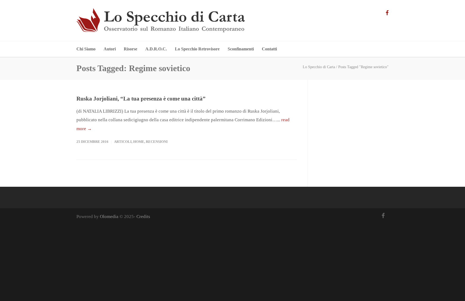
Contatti (269, 49)
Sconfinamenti (241, 49)
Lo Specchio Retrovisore (197, 49)
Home (138, 142)
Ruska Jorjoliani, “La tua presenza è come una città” (141, 98)
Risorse (130, 49)
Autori (110, 49)
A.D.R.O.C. (156, 49)
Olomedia (109, 216)
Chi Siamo (86, 49)
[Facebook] (387, 12)
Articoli (123, 142)
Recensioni (157, 142)
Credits (143, 216)
